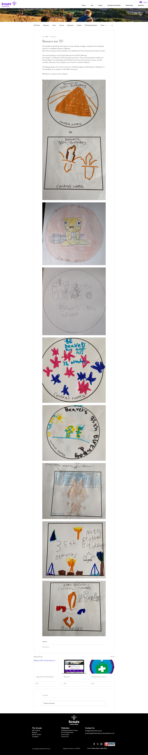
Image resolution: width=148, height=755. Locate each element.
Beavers (46, 25)
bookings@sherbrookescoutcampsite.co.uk (99, 733)
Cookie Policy (103, 748)
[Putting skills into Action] (101, 667)
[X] (97, 744)
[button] (102, 5)
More (102, 25)
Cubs (54, 25)
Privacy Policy (95, 748)
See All (112, 656)
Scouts (61, 25)
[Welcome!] (74, 667)
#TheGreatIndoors (91, 25)
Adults (79, 25)
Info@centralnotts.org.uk (93, 731)
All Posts (37, 25)
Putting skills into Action (98, 677)
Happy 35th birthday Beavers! (45, 677)
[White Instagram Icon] (101, 744)
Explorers (70, 25)
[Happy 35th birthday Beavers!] (46, 667)
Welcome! (67, 677)
